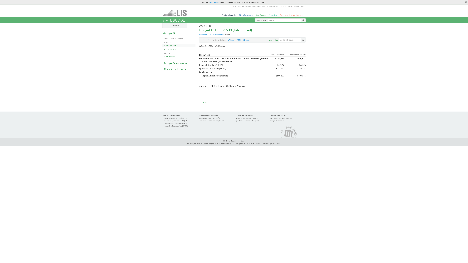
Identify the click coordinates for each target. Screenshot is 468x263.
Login (303, 6)
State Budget (261, 15)
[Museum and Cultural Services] (208, 40)
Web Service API (287, 118)
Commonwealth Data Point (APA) (174, 123)
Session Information (229, 15)
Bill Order (203, 34)
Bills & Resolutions (246, 15)
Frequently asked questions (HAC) (210, 121)
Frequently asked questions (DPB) (174, 126)
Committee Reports (175, 68)
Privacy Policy (273, 6)
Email (247, 40)
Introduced (171, 45)
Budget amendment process (208, 118)
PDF (239, 40)
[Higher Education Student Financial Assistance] (201, 40)
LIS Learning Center (259, 6)
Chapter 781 (171, 49)
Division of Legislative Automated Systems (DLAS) (263, 144)
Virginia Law (273, 15)
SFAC (254, 118)
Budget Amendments (175, 63)
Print (232, 40)
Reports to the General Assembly (292, 15)
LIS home (283, 6)
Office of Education (216, 34)
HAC (250, 118)
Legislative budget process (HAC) (174, 118)
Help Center (213, 2)
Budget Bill (261, 20)
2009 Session (174, 26)
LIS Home (226, 141)
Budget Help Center (277, 121)
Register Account (293, 6)
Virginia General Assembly (242, 6)
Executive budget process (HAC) (174, 121)
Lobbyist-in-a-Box (237, 141)
